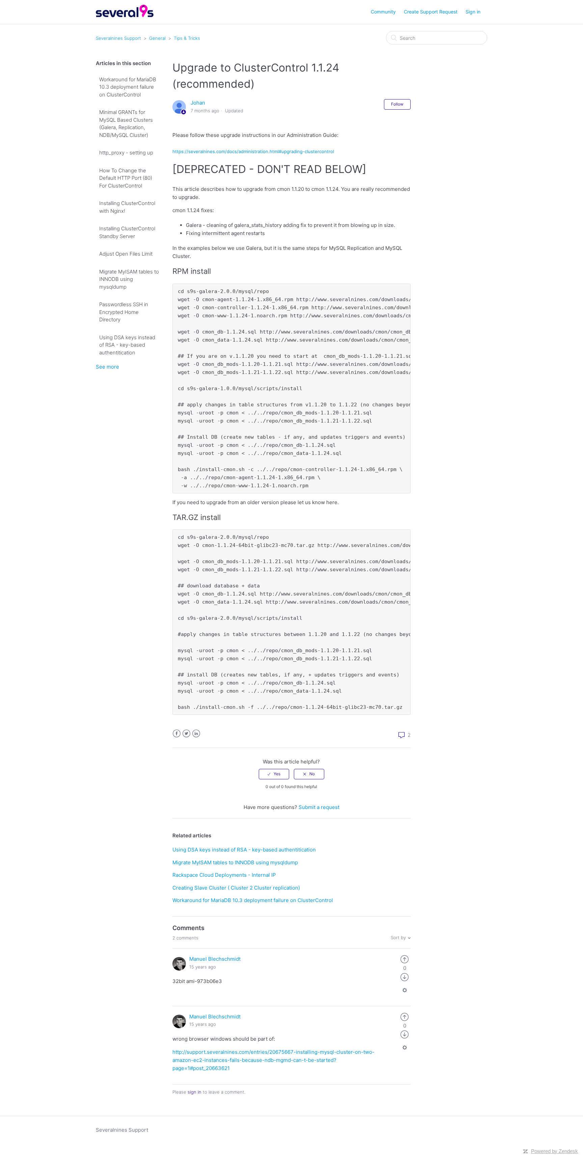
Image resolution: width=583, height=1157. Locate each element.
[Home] (125, 15)
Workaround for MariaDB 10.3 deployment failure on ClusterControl (127, 87)
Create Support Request (430, 12)
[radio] (274, 774)
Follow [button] (397, 104)
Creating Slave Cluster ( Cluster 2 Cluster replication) (236, 888)
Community (383, 12)
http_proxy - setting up (126, 152)
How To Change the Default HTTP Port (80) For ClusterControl (125, 178)
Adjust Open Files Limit (125, 254)
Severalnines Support (118, 38)
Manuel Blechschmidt (215, 959)
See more (107, 367)
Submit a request (319, 807)
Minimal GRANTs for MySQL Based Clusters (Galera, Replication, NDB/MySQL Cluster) (126, 123)
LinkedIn (196, 733)
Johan (198, 102)
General (157, 38)
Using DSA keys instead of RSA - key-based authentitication (127, 345)
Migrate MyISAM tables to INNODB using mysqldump (129, 279)
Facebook (176, 733)
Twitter (186, 733)
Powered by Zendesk (554, 1151)
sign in (194, 1092)
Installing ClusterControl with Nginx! (127, 207)
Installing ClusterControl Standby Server (127, 232)
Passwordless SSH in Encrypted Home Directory (123, 312)
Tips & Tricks (187, 38)
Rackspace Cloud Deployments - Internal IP (224, 875)
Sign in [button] (473, 12)
